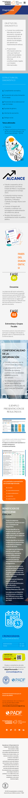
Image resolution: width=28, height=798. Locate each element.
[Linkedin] (23, 730)
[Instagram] (15, 730)
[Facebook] (7, 730)
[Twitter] (11, 730)
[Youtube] (19, 730)
